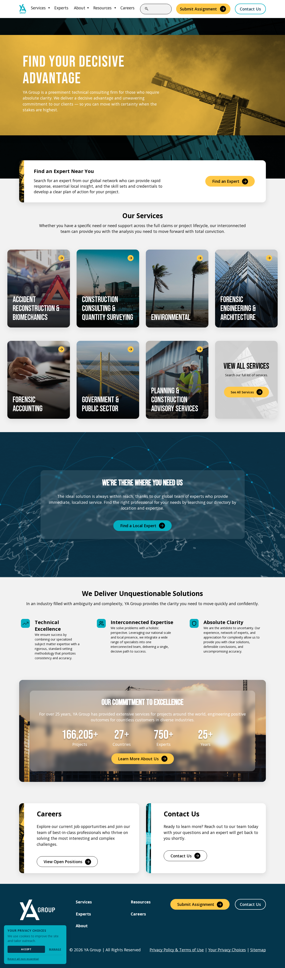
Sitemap (258, 949)
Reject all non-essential (23, 958)
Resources (102, 7)
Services (38, 7)
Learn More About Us (138, 758)
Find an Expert (225, 181)
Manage (55, 949)
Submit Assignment (198, 9)
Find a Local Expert (138, 525)
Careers (127, 7)
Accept (26, 949)
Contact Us (250, 9)
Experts (61, 7)
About (79, 7)
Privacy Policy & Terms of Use (177, 949)
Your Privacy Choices (227, 949)
